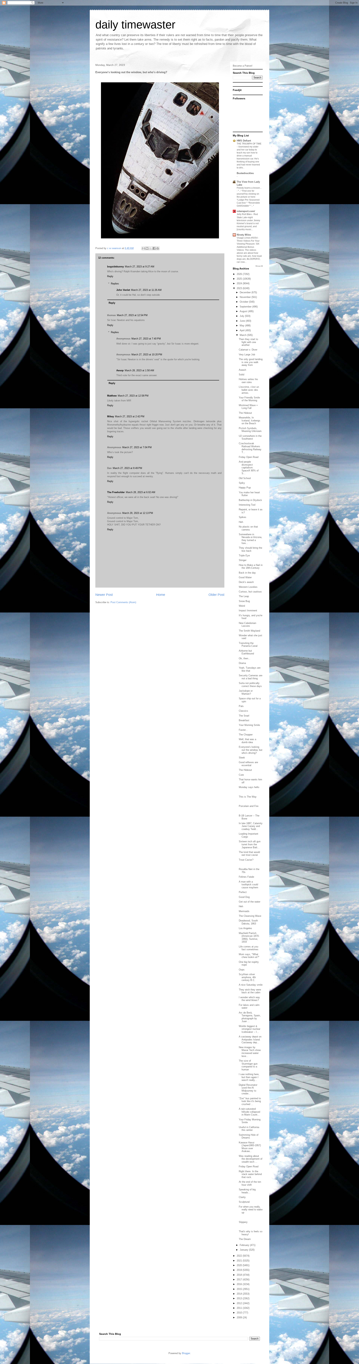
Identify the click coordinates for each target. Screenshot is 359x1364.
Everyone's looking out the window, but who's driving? (250, 750)
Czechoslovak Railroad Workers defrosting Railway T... (250, 448)
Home (160, 595)
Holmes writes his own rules (248, 381)
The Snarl (244, 715)
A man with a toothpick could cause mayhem (248, 884)
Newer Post (104, 595)
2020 (240, 1265)
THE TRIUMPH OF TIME (249, 143)
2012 (240, 1303)
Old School (245, 478)
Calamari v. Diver (248, 349)
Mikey (110, 416)
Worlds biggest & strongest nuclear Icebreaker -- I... (249, 1029)
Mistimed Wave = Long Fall (248, 407)
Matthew (112, 395)
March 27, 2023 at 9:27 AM (139, 266)
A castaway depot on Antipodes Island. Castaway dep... (250, 1039)
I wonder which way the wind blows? (249, 999)
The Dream (245, 1239)
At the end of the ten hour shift (250, 1183)
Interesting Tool (247, 504)
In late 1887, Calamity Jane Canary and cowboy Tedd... (251, 826)
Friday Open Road (248, 457)
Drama (242, 663)
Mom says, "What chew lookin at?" (249, 956)
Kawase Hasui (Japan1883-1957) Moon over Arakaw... (250, 1147)
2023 (240, 288)
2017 (240, 1279)
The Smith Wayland (249, 630)
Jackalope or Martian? (246, 692)
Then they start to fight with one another (248, 342)
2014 (240, 1293)
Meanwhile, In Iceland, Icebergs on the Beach (249, 420)
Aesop (120, 370)
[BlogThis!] (147, 248)
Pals (241, 706)
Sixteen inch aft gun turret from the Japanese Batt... (249, 844)
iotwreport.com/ (246, 211)
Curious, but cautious (250, 591)
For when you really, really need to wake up (251, 1209)
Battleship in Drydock (250, 500)
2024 (240, 283)
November (245, 297)
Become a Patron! (242, 65)
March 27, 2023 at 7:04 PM (137, 447)
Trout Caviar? (246, 859)
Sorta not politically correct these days (250, 685)
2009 (240, 1317)
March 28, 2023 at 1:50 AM (139, 370)
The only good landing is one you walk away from (251, 362)
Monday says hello (249, 787)
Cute (241, 774)
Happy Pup (245, 487)
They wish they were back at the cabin (250, 991)
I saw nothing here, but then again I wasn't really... (249, 1077)
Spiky (242, 482)
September (246, 306)
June (243, 320)
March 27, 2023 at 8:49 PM (127, 468)
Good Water (245, 577)
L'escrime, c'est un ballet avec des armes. (249, 389)
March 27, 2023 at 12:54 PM (132, 315)
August (244, 311)
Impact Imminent (248, 610)
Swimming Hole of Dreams (248, 1136)
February (245, 1245)
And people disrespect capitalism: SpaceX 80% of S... (249, 467)
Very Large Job (247, 354)
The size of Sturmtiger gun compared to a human (248, 1065)
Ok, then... (244, 658)
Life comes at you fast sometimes (248, 948)
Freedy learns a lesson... (249, 188)
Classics (243, 710)
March (243, 335)
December (245, 292)
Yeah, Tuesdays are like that (249, 669)
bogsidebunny (115, 266)
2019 (240, 1270)
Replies (115, 283)
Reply (110, 276)
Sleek (242, 757)
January (244, 1249)
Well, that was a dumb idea (247, 741)
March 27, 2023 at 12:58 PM (133, 395)
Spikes (242, 517)
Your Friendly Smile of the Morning (249, 399)
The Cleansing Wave (250, 916)
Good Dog (244, 897)
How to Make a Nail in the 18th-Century (251, 566)
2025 (240, 278)
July (242, 316)
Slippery (243, 1222)
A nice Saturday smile (251, 984)
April (242, 330)
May (242, 325)
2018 (240, 1274)
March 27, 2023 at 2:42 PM (129, 416)
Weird (242, 605)
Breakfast (244, 720)
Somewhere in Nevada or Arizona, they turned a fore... (250, 539)
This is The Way (248, 796)
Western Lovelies (248, 587)
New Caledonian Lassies (247, 624)
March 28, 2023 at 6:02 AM (140, 492)
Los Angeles (245, 928)
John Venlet (123, 290)
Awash (242, 369)
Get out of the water (249, 901)
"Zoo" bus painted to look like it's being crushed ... (250, 1101)
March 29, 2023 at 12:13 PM (137, 513)
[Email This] (143, 248)
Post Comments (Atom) (123, 602)
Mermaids (244, 911)
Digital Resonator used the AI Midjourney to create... (248, 1089)
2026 (240, 274)
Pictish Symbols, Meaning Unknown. (250, 430)
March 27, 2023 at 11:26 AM (146, 290)
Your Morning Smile (249, 725)
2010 (240, 1312)
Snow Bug (244, 601)
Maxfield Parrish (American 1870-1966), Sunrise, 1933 (249, 937)
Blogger (186, 1353)
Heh (241, 522)
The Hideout (245, 413)
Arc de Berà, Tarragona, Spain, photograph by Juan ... (250, 1017)
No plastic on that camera (248, 528)
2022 (240, 1255)
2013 (240, 1298)
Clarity (242, 1197)
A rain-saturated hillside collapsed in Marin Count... (249, 1111)
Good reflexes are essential (248, 764)
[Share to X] (150, 248)
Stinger (242, 560)
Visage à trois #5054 (247, 238)
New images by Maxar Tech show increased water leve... (250, 1051)
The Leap (244, 596)
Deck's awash (246, 582)
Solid (241, 374)
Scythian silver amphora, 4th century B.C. (247, 977)
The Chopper (246, 734)
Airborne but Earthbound (246, 652)
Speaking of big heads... (247, 1191)
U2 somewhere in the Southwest (250, 437)
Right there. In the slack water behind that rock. (250, 1174)
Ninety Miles (244, 234)
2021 (240, 1260)
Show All (259, 266)
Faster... (243, 730)
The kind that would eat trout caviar (249, 853)
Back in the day (247, 572)
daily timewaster (135, 24)
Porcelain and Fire (248, 806)
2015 (240, 1289)
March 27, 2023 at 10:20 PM (146, 354)
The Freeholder (116, 492)
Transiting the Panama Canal (248, 644)
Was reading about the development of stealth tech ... (250, 1159)
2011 (240, 1308)
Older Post (216, 595)
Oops (242, 969)
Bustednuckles (245, 173)
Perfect (243, 892)
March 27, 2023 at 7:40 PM (146, 338)
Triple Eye (244, 555)
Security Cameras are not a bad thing (250, 677)
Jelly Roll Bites (244, 214)
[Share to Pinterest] (157, 248)
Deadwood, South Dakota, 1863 (248, 922)
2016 (240, 1284)
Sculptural (244, 1201)
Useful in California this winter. (249, 1129)
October (244, 301)
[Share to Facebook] (154, 248)
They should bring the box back (250, 549)
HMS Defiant (244, 140)
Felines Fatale (246, 876)
